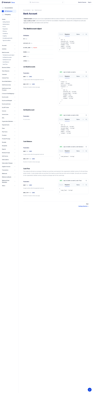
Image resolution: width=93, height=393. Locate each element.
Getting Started (6, 22)
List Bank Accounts (7, 57)
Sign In (89, 2)
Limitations (5, 33)
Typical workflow (6, 40)
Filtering (5, 31)
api (32, 10)
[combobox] (47, 2)
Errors (4, 26)
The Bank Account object (8, 55)
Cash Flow (5, 64)
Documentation (26, 10)
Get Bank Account (7, 59)
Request (61, 34)
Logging (5, 35)
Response (67, 34)
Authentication (6, 24)
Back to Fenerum (82, 2)
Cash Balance (6, 62)
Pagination (5, 28)
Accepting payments (7, 38)
